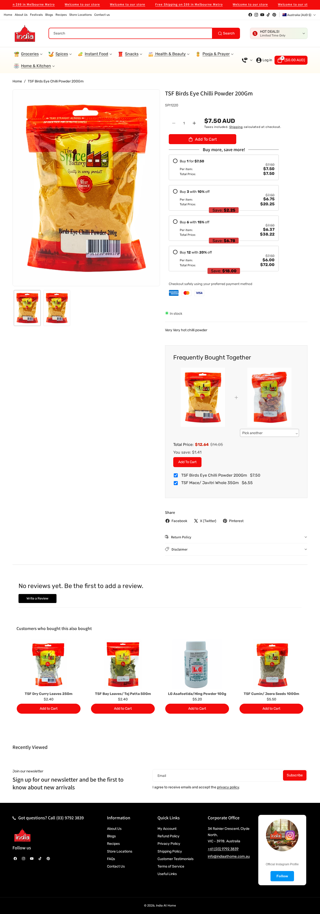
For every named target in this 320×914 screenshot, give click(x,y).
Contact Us (116, 866)
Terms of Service (171, 866)
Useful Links (167, 874)
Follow (282, 876)
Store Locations (119, 851)
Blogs (111, 836)
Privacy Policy (169, 844)
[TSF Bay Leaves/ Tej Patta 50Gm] (123, 664)
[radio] (223, 167)
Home (17, 81)
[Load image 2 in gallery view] (56, 308)
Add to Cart (187, 462)
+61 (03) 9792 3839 (223, 849)
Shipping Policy (170, 851)
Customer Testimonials (176, 859)
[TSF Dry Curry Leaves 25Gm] (48, 664)
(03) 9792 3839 (70, 818)
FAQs (111, 859)
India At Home (166, 905)
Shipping (236, 126)
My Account (167, 829)
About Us (114, 829)
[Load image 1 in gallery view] (27, 308)
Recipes (113, 844)
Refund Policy (169, 836)
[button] (291, 60)
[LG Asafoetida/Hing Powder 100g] (197, 664)
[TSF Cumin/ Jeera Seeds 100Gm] (271, 664)
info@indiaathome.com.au (229, 856)
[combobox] (144, 33)
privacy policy (228, 787)
